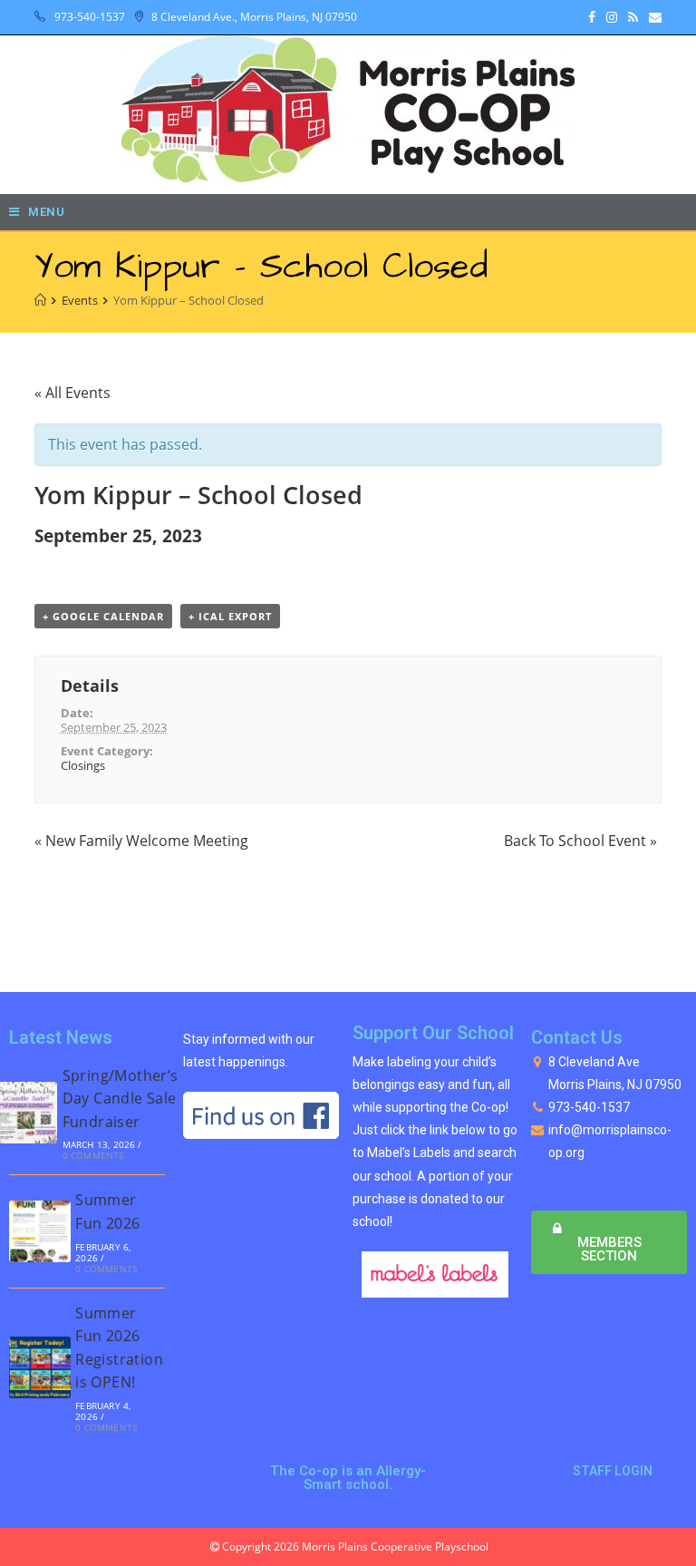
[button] (609, 1242)
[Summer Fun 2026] (40, 1231)
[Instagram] (612, 17)
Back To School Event (580, 841)
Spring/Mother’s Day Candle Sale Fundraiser (121, 1098)
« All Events (72, 393)
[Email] (652, 17)
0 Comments (93, 1155)
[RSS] (633, 17)
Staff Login (612, 1471)
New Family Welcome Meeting (141, 841)
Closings (83, 765)
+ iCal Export (230, 616)
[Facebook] (592, 17)
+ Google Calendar (103, 616)
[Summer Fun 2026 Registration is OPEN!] (40, 1367)
